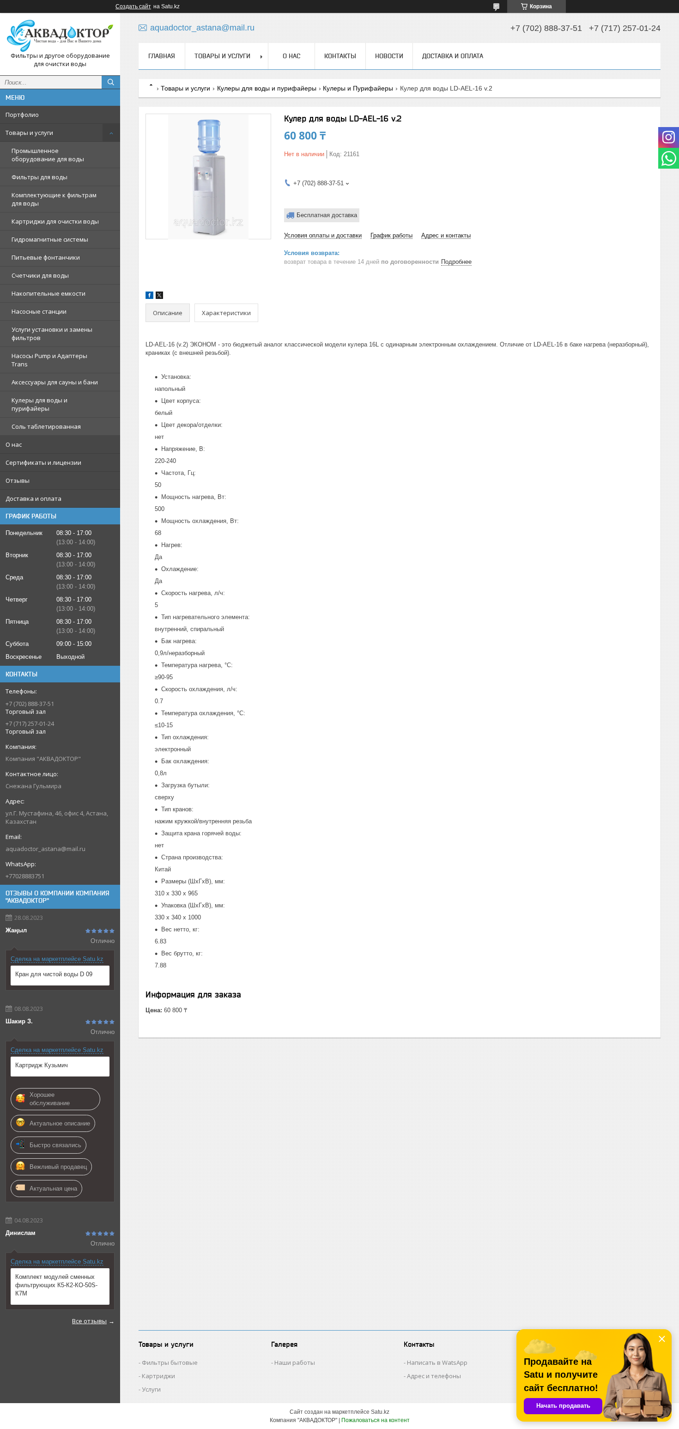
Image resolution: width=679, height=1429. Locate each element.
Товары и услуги (29, 132)
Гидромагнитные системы (50, 239)
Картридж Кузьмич (41, 1065)
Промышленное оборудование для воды (48, 154)
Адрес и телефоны (434, 1376)
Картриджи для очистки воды (55, 221)
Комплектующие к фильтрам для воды (54, 199)
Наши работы (294, 1362)
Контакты (340, 56)
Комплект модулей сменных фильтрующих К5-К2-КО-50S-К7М (56, 1285)
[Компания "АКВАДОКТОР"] (60, 36)
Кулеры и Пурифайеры (358, 88)
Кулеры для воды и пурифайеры (39, 404)
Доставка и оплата (33, 498)
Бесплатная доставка (327, 215)
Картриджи (158, 1376)
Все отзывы (89, 1321)
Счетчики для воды (40, 275)
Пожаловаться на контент (375, 1420)
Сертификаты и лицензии (43, 462)
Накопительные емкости (48, 293)
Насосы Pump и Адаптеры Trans (49, 360)
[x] (159, 296)
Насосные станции (39, 311)
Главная (161, 56)
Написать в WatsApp (437, 1362)
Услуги (151, 1389)
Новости (389, 56)
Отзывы (18, 480)
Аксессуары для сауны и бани (55, 382)
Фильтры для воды (39, 177)
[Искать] (111, 82)
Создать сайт (133, 6)
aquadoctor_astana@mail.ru (45, 849)
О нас (14, 444)
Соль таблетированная (46, 426)
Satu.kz (380, 1412)
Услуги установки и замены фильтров (52, 333)
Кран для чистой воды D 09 (53, 974)
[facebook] (149, 296)
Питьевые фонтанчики (46, 257)
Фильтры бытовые (170, 1362)
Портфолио (22, 114)
